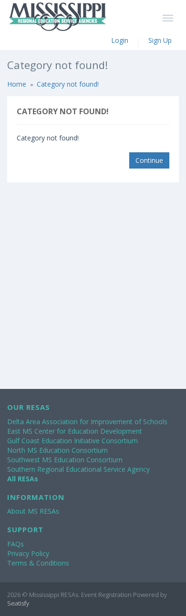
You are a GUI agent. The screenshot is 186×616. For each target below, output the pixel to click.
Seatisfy (18, 603)
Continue (149, 160)
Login (119, 40)
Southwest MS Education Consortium (65, 459)
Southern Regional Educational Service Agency (78, 469)
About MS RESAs (33, 511)
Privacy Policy (28, 553)
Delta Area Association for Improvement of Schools (87, 421)
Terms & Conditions (38, 562)
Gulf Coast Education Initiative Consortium (72, 440)
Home (16, 84)
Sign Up (160, 40)
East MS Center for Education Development (74, 431)
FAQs (15, 543)
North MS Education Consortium (57, 450)
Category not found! (68, 84)
